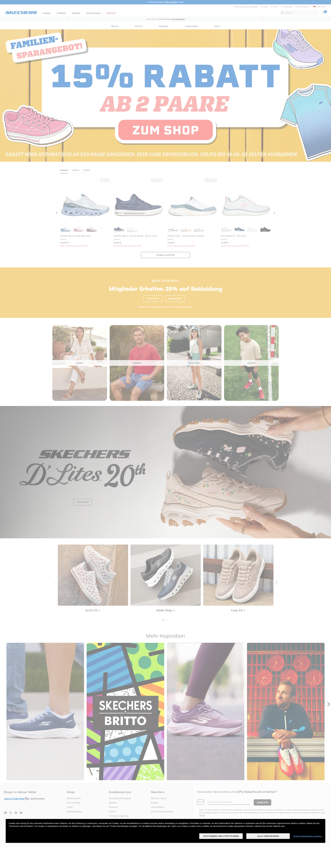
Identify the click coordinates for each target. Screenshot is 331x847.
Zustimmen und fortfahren (221, 836)
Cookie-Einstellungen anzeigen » (307, 836)
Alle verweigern (268, 836)
